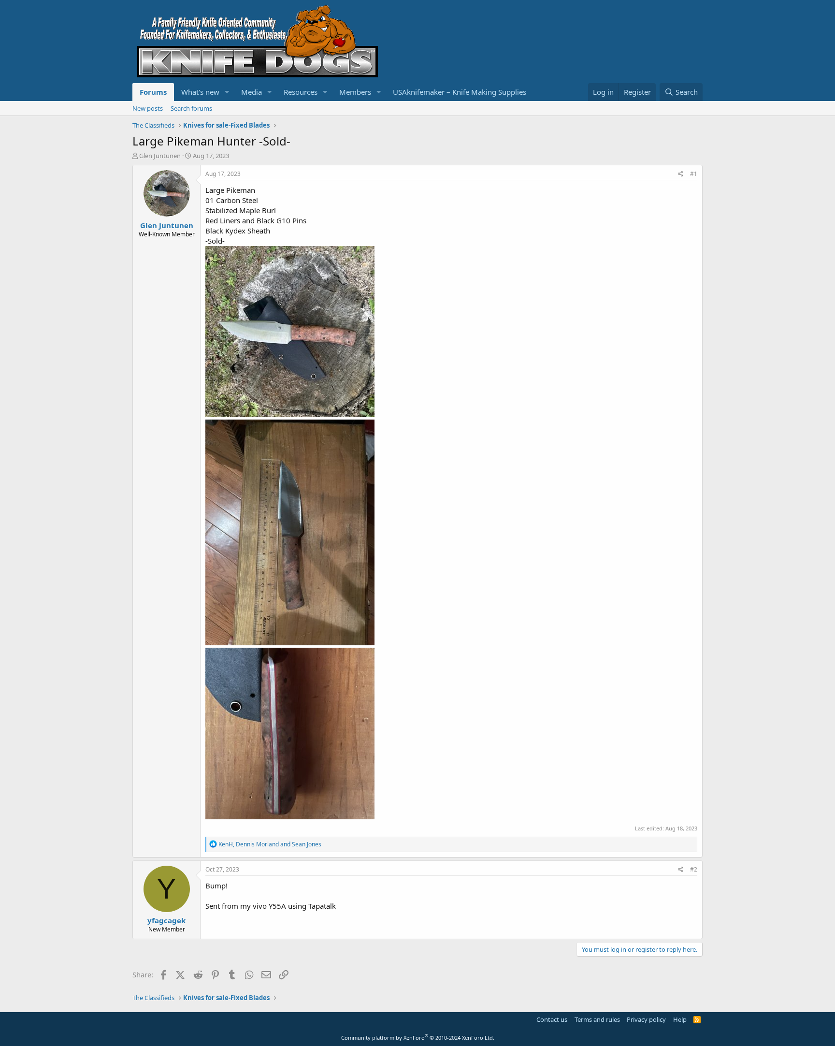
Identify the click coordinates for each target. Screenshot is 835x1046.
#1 (693, 174)
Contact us (551, 1019)
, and (269, 844)
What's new (200, 92)
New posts (147, 108)
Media (251, 92)
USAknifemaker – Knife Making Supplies (459, 92)
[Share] (681, 174)
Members (355, 92)
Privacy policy (646, 1019)
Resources (300, 92)
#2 (693, 869)
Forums (153, 92)
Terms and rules (597, 1019)
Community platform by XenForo (417, 1037)
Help (680, 1019)
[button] (227, 92)
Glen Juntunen (160, 155)
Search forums (191, 108)
